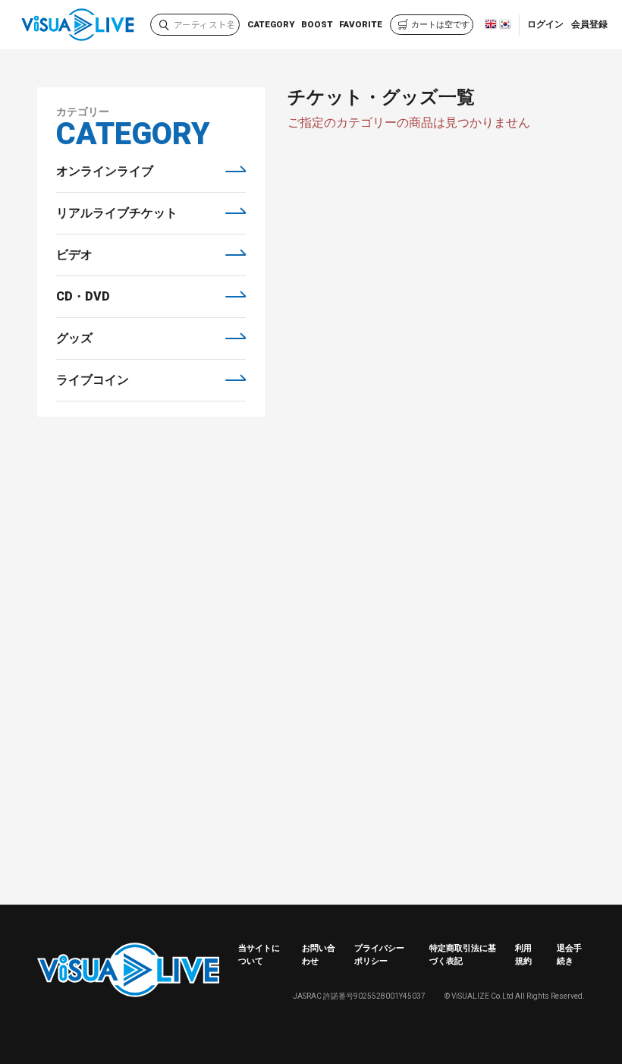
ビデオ (74, 254)
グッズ (74, 338)
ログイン (545, 24)
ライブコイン (92, 380)
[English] (491, 26)
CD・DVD (83, 296)
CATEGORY (271, 24)
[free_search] (164, 26)
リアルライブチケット (116, 213)
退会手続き (569, 954)
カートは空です (440, 25)
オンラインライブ (104, 171)
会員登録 (589, 24)
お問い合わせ (318, 954)
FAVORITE (360, 24)
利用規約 (523, 954)
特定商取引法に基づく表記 (462, 954)
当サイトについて (259, 954)
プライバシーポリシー (379, 954)
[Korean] (505, 26)
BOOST (317, 24)
